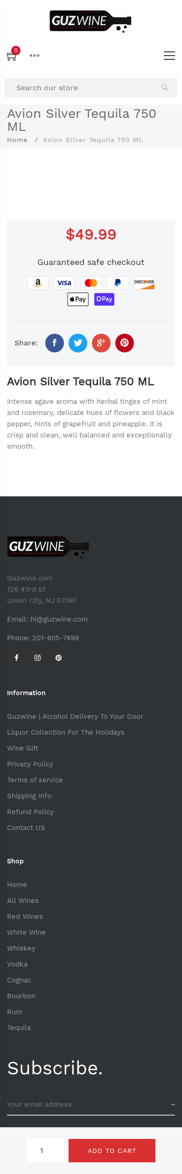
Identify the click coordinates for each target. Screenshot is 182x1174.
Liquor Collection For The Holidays (66, 732)
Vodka (17, 964)
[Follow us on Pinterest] (124, 343)
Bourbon (21, 996)
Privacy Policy (30, 764)
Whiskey (21, 948)
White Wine (26, 932)
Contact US (26, 827)
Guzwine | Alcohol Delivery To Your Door (75, 716)
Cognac (19, 980)
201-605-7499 (55, 638)
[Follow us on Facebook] (54, 343)
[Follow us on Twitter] (78, 343)
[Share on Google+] (101, 343)
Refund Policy (30, 812)
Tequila (19, 1028)
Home (17, 139)
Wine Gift (22, 748)
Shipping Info (29, 796)
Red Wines (25, 916)
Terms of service (35, 780)
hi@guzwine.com (59, 619)
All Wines (23, 900)
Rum (14, 1012)
